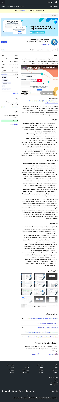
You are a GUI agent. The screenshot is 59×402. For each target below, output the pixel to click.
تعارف (56, 365)
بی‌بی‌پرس (54, 382)
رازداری (56, 372)
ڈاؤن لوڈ (4, 42)
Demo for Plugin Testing (50, 101)
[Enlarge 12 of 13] (30, 298)
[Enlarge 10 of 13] (55, 298)
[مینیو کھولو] (2, 2)
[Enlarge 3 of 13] (30, 275)
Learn (27, 365)
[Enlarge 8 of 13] (43, 290)
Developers (26, 370)
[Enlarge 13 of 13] (55, 305)
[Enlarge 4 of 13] (55, 282)
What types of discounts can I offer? (48, 323)
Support (27, 367)
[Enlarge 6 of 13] (30, 282)
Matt (56, 380)
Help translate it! (20, 10)
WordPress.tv (24, 372)
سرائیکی (52, 391)
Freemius (34, 354)
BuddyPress (54, 385)
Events (12, 367)
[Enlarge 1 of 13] (55, 275)
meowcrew (46, 44)
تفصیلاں (54, 49)
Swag (12, 372)
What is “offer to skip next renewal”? (48, 327)
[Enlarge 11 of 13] (43, 298)
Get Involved (10, 365)
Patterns (41, 372)
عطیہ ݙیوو (11, 370)
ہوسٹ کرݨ (55, 370)
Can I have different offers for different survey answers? (42, 318)
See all (3, 107)
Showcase (40, 365)
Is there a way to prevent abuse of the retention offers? (43, 336)
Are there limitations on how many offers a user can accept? (42, 332)
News (56, 367)
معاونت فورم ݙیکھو (14, 124)
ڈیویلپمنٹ (32, 49)
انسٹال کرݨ (40, 49)
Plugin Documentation (51, 103)
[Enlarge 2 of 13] (43, 275)
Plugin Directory (54, 6)
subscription (4, 80)
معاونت (3, 49)
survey (3, 86)
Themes (41, 367)
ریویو (48, 49)
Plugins (41, 370)
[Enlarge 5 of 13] (43, 282)
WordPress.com (53, 377)
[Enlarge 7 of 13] (55, 290)
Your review (15, 107)
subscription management (6, 83)
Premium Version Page (35, 101)
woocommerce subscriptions (6, 89)
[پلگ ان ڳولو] (42, 15)
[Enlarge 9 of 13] (30, 290)
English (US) (4, 74)
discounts (4, 77)
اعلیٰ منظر (15, 93)
